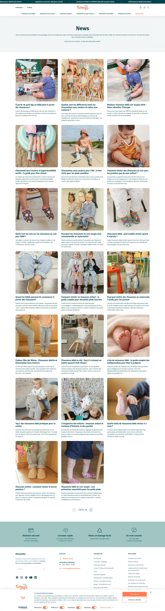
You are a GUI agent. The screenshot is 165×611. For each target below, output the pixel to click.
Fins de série (140, 14)
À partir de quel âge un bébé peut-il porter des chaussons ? (35, 106)
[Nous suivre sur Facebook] (17, 577)
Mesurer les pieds (134, 577)
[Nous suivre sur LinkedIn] (35, 577)
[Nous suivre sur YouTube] (30, 577)
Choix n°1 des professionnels (104, 568)
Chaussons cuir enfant (47, 14)
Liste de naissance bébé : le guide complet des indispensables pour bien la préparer (128, 361)
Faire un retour (133, 562)
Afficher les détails (105, 607)
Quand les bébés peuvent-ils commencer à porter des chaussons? (34, 298)
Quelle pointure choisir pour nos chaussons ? (137, 569)
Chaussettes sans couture (85, 14)
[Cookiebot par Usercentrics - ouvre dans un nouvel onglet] (22, 607)
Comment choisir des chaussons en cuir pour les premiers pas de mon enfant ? (127, 171)
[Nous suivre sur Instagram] (21, 577)
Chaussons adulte (66, 14)
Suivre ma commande (135, 565)
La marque (97, 558)
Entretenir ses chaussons (136, 580)
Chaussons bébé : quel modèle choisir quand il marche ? (127, 235)
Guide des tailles (134, 574)
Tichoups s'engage (100, 562)
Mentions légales (100, 575)
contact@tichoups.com (71, 568)
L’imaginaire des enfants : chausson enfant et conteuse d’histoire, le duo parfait (82, 424)
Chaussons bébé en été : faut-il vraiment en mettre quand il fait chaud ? (81, 361)
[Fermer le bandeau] (150, 592)
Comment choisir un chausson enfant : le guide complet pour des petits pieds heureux (81, 298)
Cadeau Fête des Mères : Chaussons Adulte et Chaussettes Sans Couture (36, 361)
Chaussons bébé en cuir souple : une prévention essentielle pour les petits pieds (81, 488)
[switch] (62, 607)
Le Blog (29, 7)
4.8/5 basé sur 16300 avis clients (122, 2)
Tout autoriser (134, 594)
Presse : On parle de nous (102, 581)
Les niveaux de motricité (136, 583)
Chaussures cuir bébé (106, 14)
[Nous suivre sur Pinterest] (26, 577)
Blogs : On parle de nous (102, 584)
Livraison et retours (134, 558)
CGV (95, 571)
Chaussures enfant (124, 14)
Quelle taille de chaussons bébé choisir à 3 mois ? (127, 424)
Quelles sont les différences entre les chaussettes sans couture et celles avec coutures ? (79, 107)
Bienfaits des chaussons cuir (138, 587)
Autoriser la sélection (134, 600)
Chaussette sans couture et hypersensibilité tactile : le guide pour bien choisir (35, 171)
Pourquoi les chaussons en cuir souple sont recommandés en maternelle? (81, 235)
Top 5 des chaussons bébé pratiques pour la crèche (35, 424)
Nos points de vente (101, 588)
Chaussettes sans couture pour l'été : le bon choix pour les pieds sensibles (81, 171)
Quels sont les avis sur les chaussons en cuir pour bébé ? (36, 235)
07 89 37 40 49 (68, 559)
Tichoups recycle (100, 565)
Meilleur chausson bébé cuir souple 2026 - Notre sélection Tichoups (127, 106)
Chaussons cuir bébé (28, 14)
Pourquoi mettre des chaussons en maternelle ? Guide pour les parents (128, 298)
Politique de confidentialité (103, 578)
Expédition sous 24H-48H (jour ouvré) (31, 2)
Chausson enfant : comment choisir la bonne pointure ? (36, 488)
